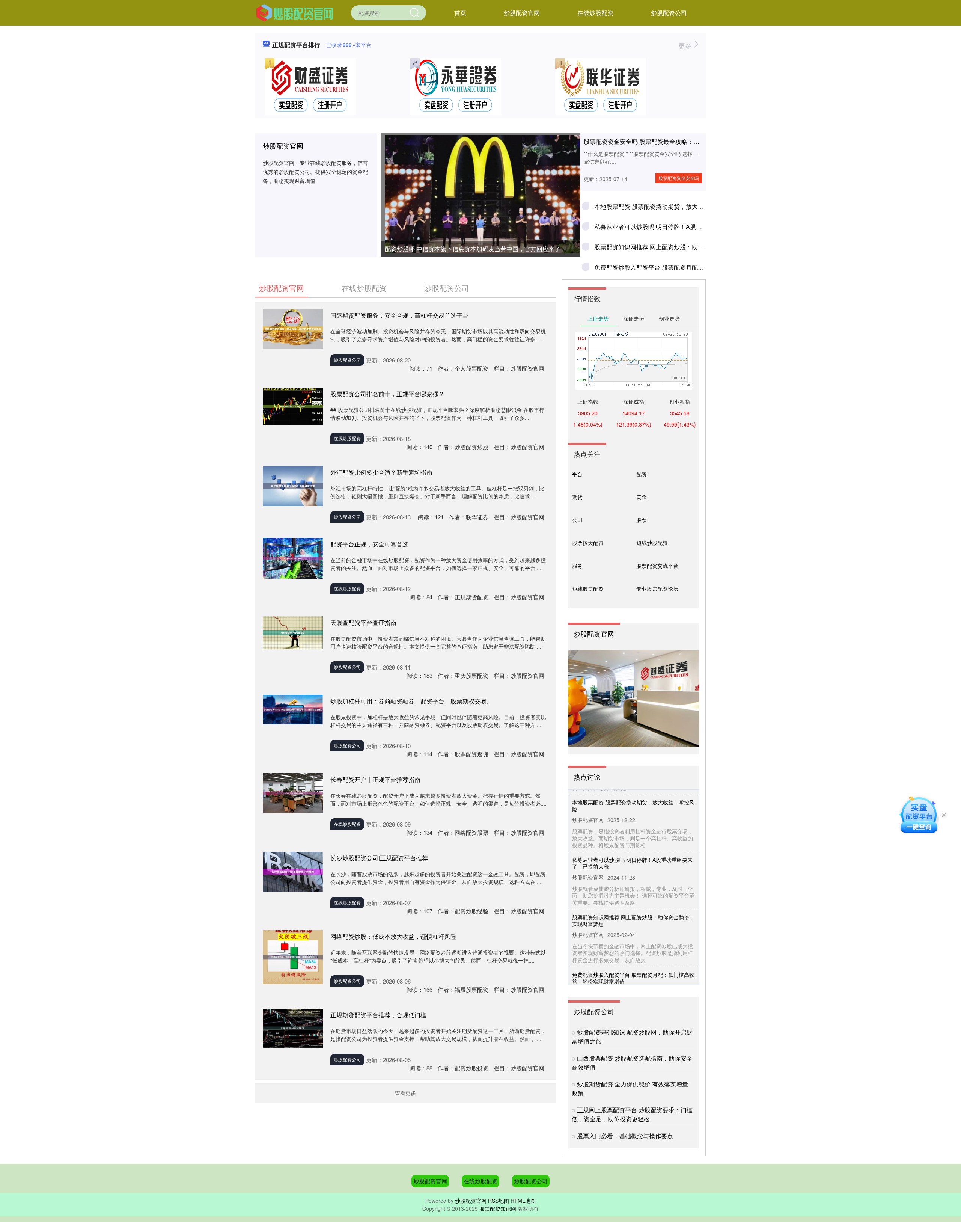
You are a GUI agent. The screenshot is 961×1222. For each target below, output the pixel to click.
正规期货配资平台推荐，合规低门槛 (378, 1015)
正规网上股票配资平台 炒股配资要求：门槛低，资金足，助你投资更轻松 (632, 1114)
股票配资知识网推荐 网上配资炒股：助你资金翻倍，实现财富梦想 (682, 247)
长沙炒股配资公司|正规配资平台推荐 (379, 858)
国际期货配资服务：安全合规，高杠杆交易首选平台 (399, 315)
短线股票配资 (588, 588)
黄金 (641, 497)
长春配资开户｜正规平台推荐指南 (375, 779)
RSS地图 (498, 1200)
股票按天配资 (588, 542)
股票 (641, 519)
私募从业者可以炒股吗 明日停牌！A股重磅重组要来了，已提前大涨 (684, 226)
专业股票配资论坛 (657, 588)
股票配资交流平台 (657, 565)
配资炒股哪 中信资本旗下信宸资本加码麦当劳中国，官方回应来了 (472, 248)
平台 (577, 474)
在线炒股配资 (595, 12)
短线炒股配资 (652, 542)
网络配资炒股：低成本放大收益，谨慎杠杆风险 (393, 936)
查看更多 (405, 1093)
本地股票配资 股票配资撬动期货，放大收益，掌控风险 (667, 206)
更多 (686, 45)
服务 (577, 565)
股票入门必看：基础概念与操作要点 (625, 1135)
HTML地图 (523, 1200)
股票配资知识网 (497, 1208)
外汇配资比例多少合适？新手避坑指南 (381, 472)
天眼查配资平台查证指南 (363, 622)
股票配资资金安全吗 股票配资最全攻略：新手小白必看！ (659, 141)
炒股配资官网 (522, 12)
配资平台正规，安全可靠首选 (369, 544)
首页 (460, 12)
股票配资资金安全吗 (678, 178)
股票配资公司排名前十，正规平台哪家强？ (387, 393)
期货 (577, 497)
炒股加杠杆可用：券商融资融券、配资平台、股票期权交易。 (411, 701)
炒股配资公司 (669, 12)
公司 (577, 519)
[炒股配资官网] (294, 12)
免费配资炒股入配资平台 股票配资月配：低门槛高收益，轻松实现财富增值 (694, 267)
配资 (641, 474)
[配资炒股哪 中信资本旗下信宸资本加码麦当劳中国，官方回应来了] (480, 194)
